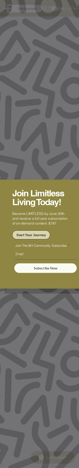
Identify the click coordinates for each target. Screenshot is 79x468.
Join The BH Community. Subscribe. (41, 245)
